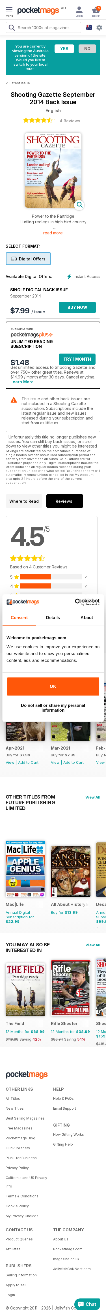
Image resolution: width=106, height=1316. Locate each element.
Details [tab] (53, 617)
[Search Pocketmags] (11, 28)
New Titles (15, 1108)
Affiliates (13, 1249)
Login (10, 1295)
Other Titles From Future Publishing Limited (30, 797)
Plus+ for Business (21, 1158)
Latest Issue (20, 83)
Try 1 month (77, 359)
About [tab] (87, 617)
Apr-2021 (15, 748)
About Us (60, 1239)
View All (92, 797)
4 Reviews (70, 120)
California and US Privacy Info (26, 1182)
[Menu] (9, 10)
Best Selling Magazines (25, 1118)
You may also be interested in (28, 944)
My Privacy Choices (22, 1216)
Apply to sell (16, 1285)
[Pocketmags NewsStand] (37, 11)
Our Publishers (18, 1148)
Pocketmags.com (68, 1249)
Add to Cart (28, 762)
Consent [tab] (19, 617)
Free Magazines (19, 1128)
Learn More (22, 381)
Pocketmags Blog (20, 1138)
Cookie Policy (17, 1206)
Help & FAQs (63, 1098)
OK (53, 686)
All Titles (13, 1098)
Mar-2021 (60, 748)
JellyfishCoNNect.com (72, 1269)
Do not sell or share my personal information (53, 707)
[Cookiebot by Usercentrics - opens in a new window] (75, 602)
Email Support (64, 1108)
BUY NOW (77, 307)
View (10, 762)
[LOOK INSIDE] (53, 206)
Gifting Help (63, 1144)
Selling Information (21, 1275)
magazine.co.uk (66, 1259)
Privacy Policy (17, 1168)
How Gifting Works (68, 1134)
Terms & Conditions (22, 1196)
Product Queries (19, 1239)
